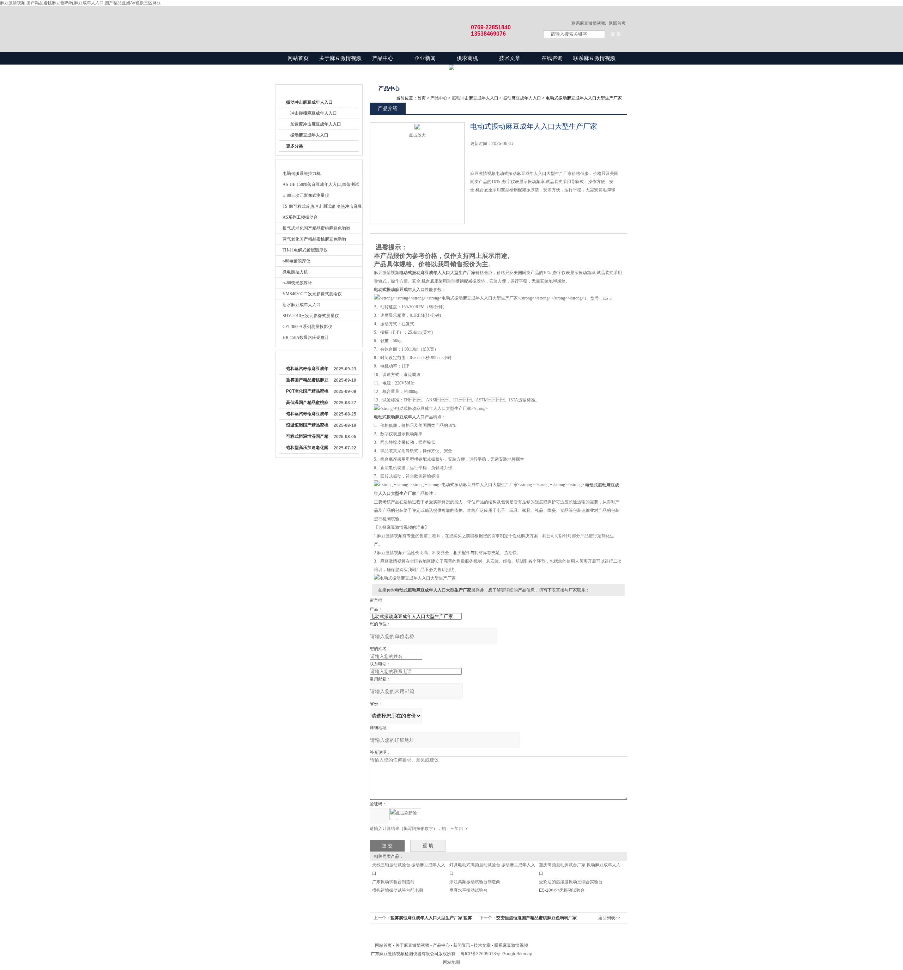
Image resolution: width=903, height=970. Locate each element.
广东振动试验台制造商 (393, 881)
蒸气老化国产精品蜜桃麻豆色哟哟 (314, 239)
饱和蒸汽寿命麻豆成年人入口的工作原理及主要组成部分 (307, 415)
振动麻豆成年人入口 (309, 135)
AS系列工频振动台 (300, 217)
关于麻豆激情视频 (340, 58)
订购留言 (492, 206)
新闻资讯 (461, 945)
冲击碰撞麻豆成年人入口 (313, 113)
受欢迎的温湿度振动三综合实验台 (570, 881)
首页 (421, 98)
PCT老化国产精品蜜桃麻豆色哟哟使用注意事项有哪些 (307, 392)
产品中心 (382, 58)
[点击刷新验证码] (405, 814)
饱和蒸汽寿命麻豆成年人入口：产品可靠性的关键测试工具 (307, 370)
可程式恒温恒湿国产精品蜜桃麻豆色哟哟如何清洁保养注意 (307, 438)
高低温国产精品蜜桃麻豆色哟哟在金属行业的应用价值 (307, 404)
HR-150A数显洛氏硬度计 (306, 337)
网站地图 (451, 962)
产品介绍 (388, 108)
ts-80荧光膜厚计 (297, 282)
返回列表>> (609, 917)
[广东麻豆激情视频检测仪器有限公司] (402, 22)
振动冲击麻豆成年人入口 (309, 102)
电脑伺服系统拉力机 (302, 173)
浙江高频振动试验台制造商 (474, 881)
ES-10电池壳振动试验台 (562, 890)
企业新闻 (425, 58)
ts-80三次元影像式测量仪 (306, 195)
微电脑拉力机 (295, 271)
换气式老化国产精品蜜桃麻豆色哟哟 (316, 228)
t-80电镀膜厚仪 (296, 261)
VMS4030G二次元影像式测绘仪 (312, 293)
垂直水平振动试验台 (468, 890)
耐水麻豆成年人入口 (302, 304)
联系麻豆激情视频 (594, 58)
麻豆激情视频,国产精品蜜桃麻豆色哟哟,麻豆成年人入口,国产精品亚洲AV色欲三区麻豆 (80, 2)
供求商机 (467, 58)
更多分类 (294, 146)
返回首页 (617, 23)
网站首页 (298, 58)
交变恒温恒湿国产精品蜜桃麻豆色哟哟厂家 (536, 917)
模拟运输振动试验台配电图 (397, 890)
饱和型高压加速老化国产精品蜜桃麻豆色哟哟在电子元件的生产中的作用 (307, 449)
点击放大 (417, 135)
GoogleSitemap (517, 953)
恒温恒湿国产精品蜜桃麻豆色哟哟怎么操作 (307, 426)
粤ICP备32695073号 (480, 953)
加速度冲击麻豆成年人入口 (315, 124)
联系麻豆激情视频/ (588, 23)
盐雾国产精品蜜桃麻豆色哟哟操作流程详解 (307, 381)
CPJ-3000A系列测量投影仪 (307, 326)
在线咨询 (552, 58)
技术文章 (509, 58)
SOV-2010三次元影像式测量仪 (311, 315)
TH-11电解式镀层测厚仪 (305, 250)
